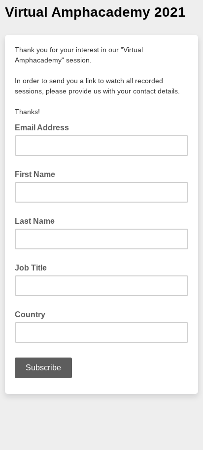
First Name (35, 174)
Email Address (45, 126)
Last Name (35, 221)
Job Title (31, 268)
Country (30, 314)
